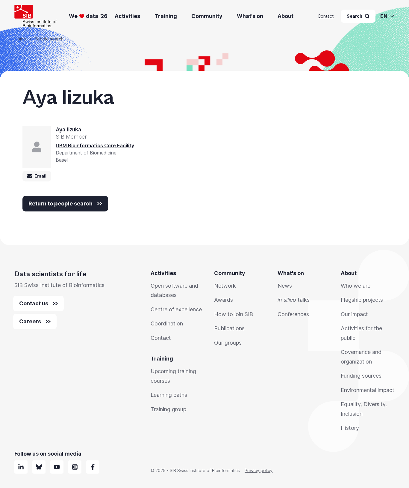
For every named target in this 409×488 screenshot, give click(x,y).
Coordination (167, 323)
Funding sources (361, 376)
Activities (127, 16)
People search (48, 38)
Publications (229, 328)
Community (206, 16)
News (285, 286)
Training (165, 16)
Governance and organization (361, 357)
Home (20, 38)
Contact (326, 16)
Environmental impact (367, 390)
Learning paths (169, 395)
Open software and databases (174, 290)
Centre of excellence (176, 309)
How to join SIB (233, 314)
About (285, 16)
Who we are (355, 286)
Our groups (228, 343)
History (350, 428)
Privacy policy (258, 470)
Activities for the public (361, 333)
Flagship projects (362, 300)
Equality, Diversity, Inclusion (364, 409)
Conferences (293, 314)
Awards (223, 300)
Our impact (354, 314)
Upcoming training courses (173, 376)
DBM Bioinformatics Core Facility (95, 145)
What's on (250, 16)
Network (225, 286)
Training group (168, 409)
